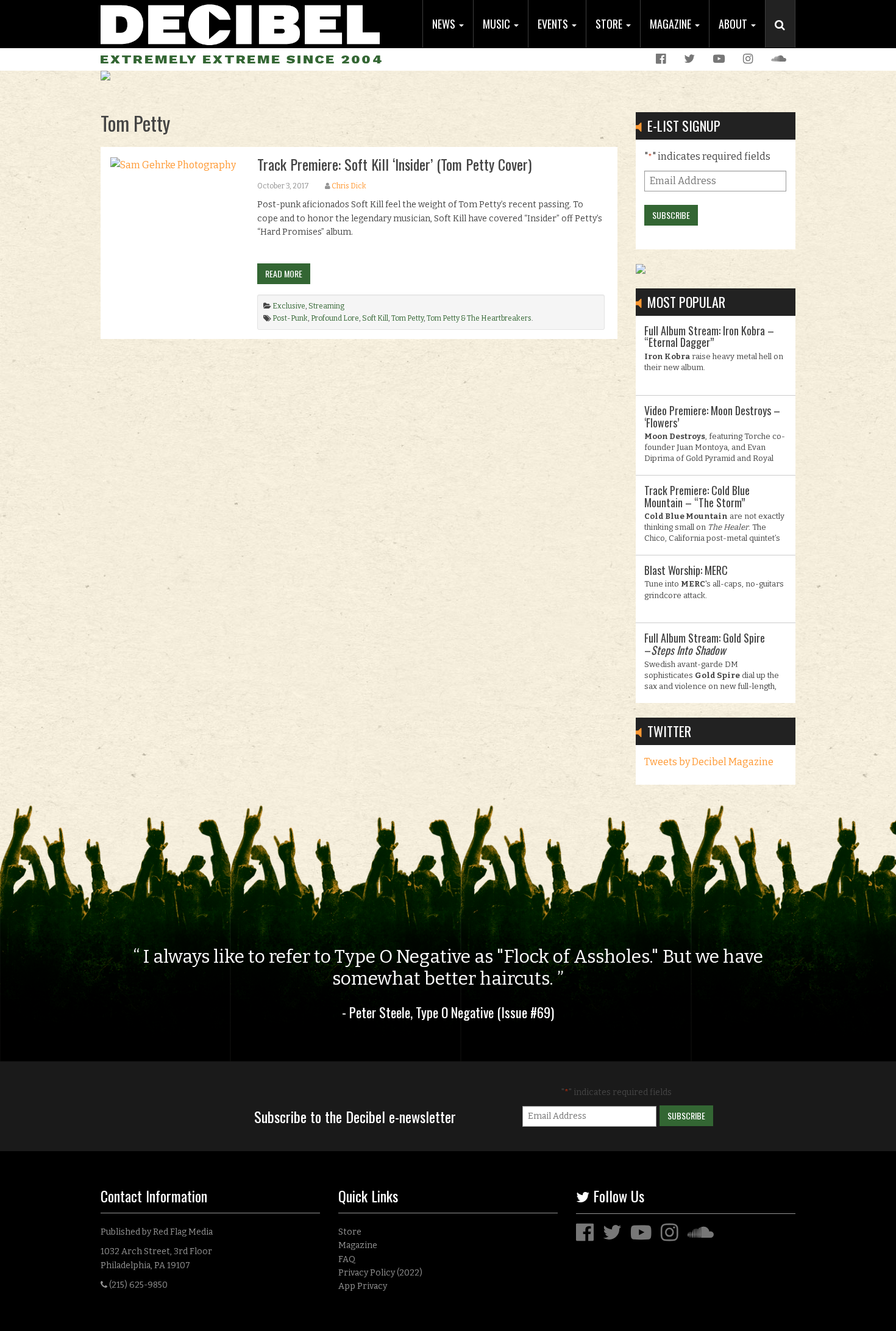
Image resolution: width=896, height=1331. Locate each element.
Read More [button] (283, 273)
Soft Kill (375, 318)
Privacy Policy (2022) (380, 1273)
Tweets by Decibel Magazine (708, 762)
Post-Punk (290, 318)
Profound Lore (335, 318)
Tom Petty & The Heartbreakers (479, 318)
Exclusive (288, 306)
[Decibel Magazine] (240, 23)
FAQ (346, 1259)
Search (785, 37)
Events (554, 24)
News (445, 24)
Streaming (326, 306)
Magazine (672, 24)
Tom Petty (407, 318)
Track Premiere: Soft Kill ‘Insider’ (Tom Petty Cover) (394, 164)
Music (498, 24)
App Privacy (362, 1286)
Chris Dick (349, 186)
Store (610, 24)
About (734, 24)
